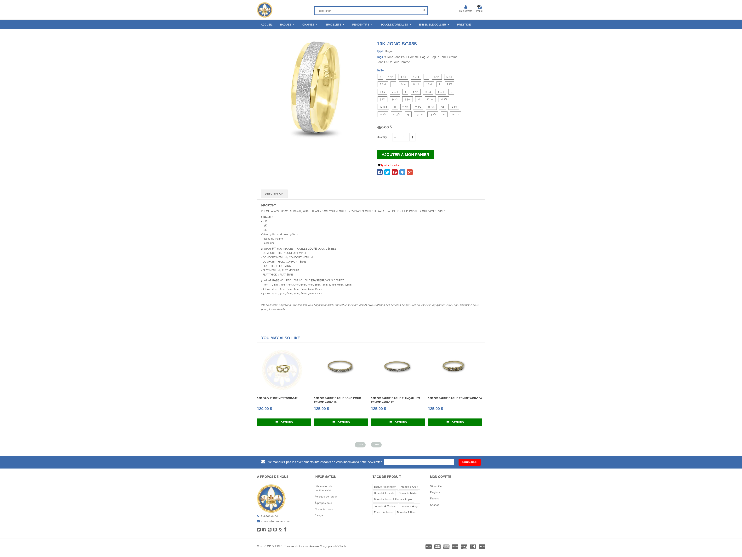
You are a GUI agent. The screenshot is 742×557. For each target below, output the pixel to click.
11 (395, 106)
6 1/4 (404, 84)
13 (408, 114)
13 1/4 (419, 114)
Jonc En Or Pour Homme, (394, 62)
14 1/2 (455, 114)
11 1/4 (405, 106)
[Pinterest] (269, 530)
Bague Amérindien (385, 486)
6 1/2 (416, 84)
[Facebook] (264, 530)
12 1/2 (383, 114)
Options (294, 422)
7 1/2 (382, 91)
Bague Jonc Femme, (444, 57)
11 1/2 (418, 106)
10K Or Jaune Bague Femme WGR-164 (406, 398)
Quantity (382, 137)
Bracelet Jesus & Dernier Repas (393, 499)
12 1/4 (454, 106)
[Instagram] (280, 530)
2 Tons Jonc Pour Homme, (402, 57)
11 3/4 (431, 106)
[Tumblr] (285, 530)
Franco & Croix (409, 486)
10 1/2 (443, 99)
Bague (389, 51)
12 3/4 (396, 114)
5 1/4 (437, 76)
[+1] (410, 172)
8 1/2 (428, 91)
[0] (380, 172)
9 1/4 (382, 99)
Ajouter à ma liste (390, 165)
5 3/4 (383, 84)
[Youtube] (275, 530)
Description (274, 193)
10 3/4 (383, 106)
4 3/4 (416, 76)
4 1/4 (391, 76)
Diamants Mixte (407, 493)
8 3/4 (441, 91)
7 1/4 (449, 84)
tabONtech (339, 546)
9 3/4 (407, 99)
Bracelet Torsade (384, 493)
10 (418, 99)
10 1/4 (430, 99)
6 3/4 (429, 84)
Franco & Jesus (383, 512)
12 (442, 106)
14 (444, 114)
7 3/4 (395, 91)
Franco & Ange (410, 506)
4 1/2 (403, 76)
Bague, (425, 57)
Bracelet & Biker (406, 512)
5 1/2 (449, 76)
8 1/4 (416, 91)
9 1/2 (395, 99)
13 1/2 (433, 114)
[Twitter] (259, 530)
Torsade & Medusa (385, 506)
